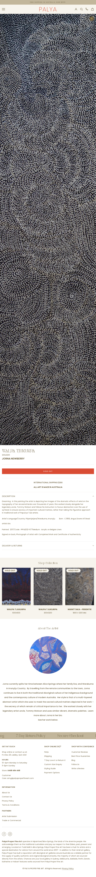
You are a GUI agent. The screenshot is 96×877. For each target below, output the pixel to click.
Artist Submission (9, 816)
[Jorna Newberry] (48, 655)
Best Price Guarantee (81, 756)
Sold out (47, 471)
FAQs (46, 752)
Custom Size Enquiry (53, 764)
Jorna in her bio (54, 715)
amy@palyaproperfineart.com (20, 778)
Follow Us (75, 764)
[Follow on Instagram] (10, 834)
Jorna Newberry (13, 459)
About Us (6, 792)
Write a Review (78, 768)
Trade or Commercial (11, 820)
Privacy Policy (8, 801)
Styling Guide (50, 768)
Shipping (48, 756)
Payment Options (52, 772)
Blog (73, 760)
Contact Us (7, 796)
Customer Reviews (80, 752)
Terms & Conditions (10, 805)
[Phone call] (87, 9)
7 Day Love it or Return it (55, 760)
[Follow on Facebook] (4, 834)
